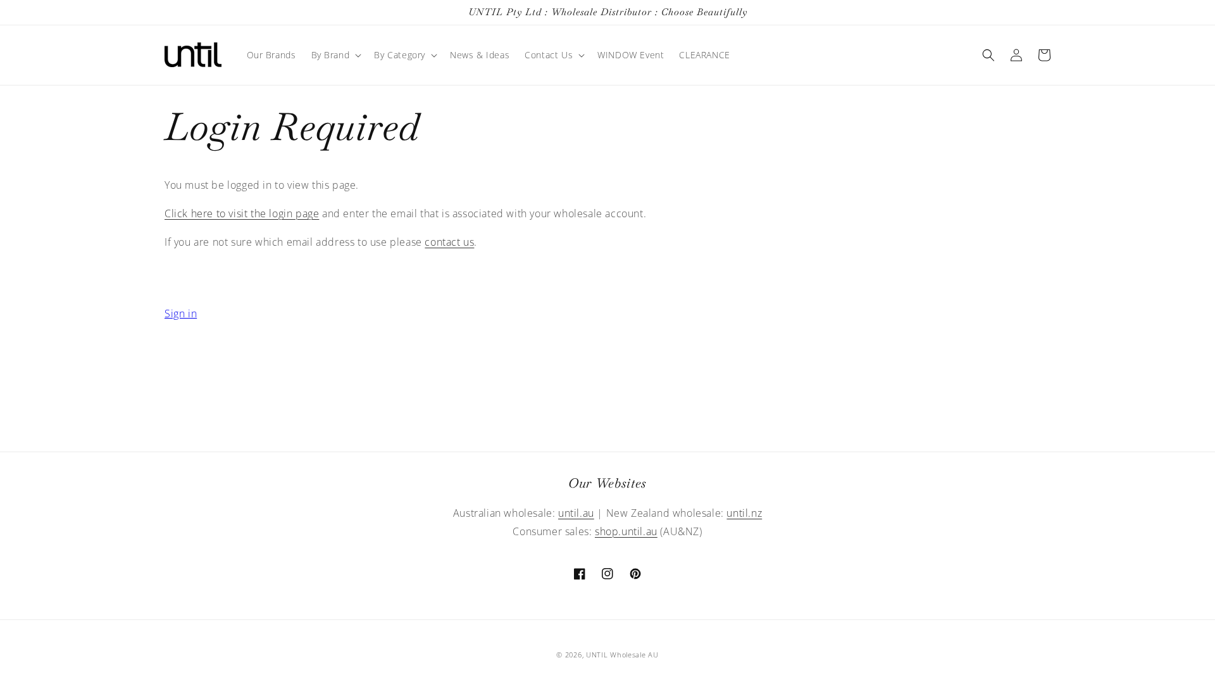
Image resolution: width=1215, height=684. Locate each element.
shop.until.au (626, 531)
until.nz (744, 513)
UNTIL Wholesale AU (622, 654)
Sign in (181, 313)
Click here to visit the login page (242, 213)
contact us (449, 242)
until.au (576, 513)
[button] (335, 55)
